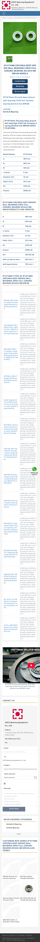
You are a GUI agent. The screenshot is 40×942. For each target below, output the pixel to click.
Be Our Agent (20, 92)
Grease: (6, 191)
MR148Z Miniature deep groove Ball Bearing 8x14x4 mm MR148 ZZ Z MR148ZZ (11, 479)
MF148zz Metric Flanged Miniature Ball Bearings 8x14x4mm (11, 379)
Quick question (9, 774)
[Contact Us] (35, 471)
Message (7, 789)
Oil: (4, 255)
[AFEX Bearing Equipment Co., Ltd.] (6, 4)
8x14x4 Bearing (18, 18)
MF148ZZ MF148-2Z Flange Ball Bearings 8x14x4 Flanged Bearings (11, 554)
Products (10, 18)
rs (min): (6, 173)
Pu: (4, 186)
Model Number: (9, 154)
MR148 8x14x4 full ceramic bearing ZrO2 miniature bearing (11, 504)
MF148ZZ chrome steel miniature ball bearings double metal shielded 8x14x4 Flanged (11, 429)
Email (5, 748)
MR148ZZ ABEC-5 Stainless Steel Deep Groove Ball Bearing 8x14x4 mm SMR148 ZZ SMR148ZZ (11, 354)
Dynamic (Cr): (8, 177)
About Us (5, 935)
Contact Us (13, 935)
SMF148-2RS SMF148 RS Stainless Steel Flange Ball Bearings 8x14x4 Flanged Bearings (11, 454)
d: (4, 159)
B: (4, 168)
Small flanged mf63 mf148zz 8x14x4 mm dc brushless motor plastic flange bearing (11, 404)
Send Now (14, 808)
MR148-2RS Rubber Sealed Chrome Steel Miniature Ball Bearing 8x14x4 (11, 304)
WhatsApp (20, 86)
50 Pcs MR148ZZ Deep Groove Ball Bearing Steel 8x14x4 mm (11, 628)
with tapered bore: (10, 264)
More (19, 834)
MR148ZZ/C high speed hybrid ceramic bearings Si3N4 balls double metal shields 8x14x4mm (11, 529)
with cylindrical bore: (11, 260)
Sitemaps (28, 935)
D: (4, 163)
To (5, 757)
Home (3, 18)
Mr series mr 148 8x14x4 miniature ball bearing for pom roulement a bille (11, 603)
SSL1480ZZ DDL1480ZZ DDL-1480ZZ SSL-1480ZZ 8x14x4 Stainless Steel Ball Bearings (11, 329)
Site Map (22, 935)
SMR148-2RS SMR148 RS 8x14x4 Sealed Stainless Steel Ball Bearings (10, 578)
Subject (6, 765)
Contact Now (20, 81)
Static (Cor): (8, 182)
